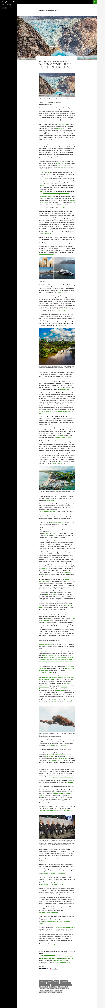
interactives (56, 594)
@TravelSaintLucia (45, 568)
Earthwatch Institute (53, 982)
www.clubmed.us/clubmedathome (49, 511)
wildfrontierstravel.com (63, 310)
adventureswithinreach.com (46, 254)
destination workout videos (57, 522)
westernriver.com (46, 233)
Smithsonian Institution (45, 988)
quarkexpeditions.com (63, 378)
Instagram (63, 167)
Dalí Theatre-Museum (46, 672)
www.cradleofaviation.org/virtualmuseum (51, 858)
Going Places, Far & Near (9, 2)
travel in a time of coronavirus (60, 988)
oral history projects (61, 758)
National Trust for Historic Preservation (61, 984)
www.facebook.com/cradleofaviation (48, 912)
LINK (72, 433)
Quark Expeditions (63, 986)
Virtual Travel (65, 58)
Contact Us (89, 1)
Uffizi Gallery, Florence (45, 659)
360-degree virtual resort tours (62, 540)
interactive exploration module (55, 760)
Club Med (56, 981)
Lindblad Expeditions (62, 124)
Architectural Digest (44, 651)
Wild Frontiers (57, 992)
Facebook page (67, 572)
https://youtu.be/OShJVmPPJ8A (54, 884)
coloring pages (50, 526)
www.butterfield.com (64, 389)
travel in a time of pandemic (46, 990)
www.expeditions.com (63, 207)
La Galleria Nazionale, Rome (58, 659)
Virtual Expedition (61, 128)
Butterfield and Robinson (46, 981)
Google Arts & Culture (45, 644)
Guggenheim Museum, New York (50, 655)
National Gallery (59, 690)
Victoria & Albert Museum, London (60, 661)
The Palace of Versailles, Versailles (64, 657)
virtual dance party (49, 533)
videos (58, 602)
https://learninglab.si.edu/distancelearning (63, 777)
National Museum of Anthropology (63, 700)
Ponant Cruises (53, 986)
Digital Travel (42, 58)
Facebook (55, 167)
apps (47, 594)
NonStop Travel (44, 986)
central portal (48, 753)
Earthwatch (43, 982)
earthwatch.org (63, 325)
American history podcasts (63, 754)
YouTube (43, 884)
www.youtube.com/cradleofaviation (63, 927)
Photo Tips (43, 185)
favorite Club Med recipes (54, 529)
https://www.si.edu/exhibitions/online (56, 745)
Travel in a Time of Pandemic (53, 58)
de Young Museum (52, 701)
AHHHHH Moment (45, 178)
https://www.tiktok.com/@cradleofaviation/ (54, 873)
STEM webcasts (50, 754)
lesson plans (50, 756)
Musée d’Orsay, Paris (48, 657)
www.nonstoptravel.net (57, 463)
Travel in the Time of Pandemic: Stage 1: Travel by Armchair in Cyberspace (57, 64)
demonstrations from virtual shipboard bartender (56, 193)
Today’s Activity (44, 172)
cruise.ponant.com (62, 292)
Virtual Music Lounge (46, 196)
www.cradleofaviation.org (48, 944)
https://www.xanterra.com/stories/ (62, 437)
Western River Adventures (46, 992)
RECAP (42, 191)
